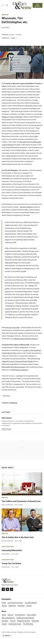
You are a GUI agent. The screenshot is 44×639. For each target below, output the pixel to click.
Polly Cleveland (7, 505)
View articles (6, 429)
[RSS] (11, 589)
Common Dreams (26, 207)
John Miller (6, 567)
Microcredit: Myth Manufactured (13, 367)
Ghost (28, 632)
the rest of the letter (13, 328)
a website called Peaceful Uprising (24, 339)
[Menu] (3, 5)
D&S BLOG (5, 14)
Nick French (6, 554)
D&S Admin (5, 27)
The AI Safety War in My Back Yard (17, 537)
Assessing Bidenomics (12, 550)
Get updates (37, 5)
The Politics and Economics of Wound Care (21, 501)
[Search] (7, 5)
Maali (33, 632)
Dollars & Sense (11, 632)
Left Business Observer (19, 370)
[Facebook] (3, 589)
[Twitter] (7, 589)
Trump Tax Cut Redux (11, 563)
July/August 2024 (8, 546)
